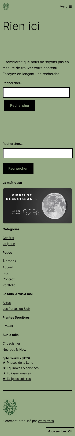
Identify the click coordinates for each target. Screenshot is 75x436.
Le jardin (9, 244)
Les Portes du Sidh (16, 309)
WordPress (46, 421)
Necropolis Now (14, 349)
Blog (6, 273)
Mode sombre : (57, 431)
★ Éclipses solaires (17, 379)
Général (8, 238)
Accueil (8, 267)
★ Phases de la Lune (18, 362)
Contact (9, 279)
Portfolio (9, 285)
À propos (9, 261)
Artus (7, 303)
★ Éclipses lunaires (17, 373)
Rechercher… (13, 83)
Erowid (8, 326)
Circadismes (12, 343)
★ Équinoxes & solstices (21, 368)
